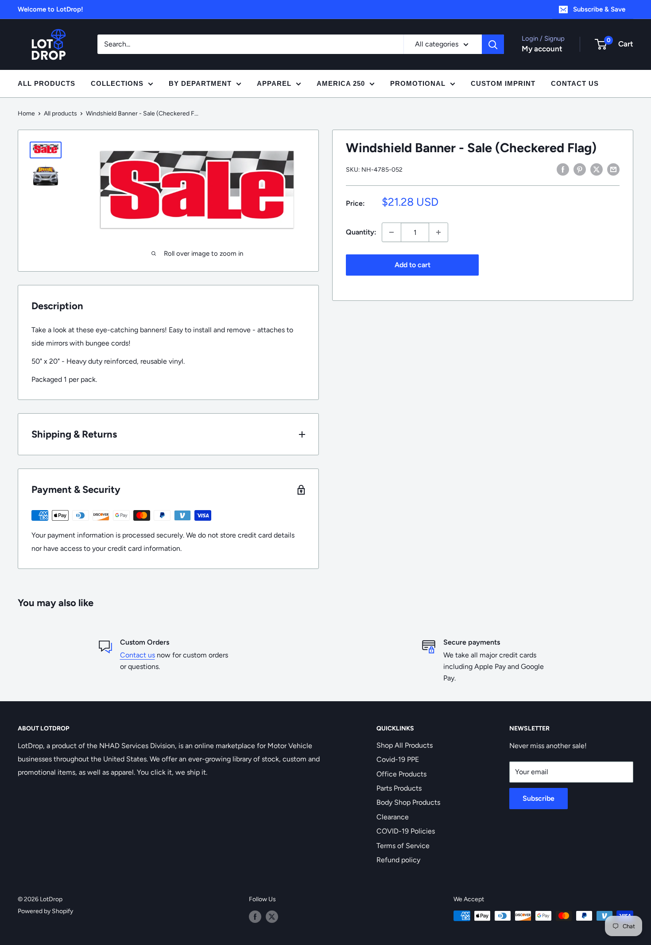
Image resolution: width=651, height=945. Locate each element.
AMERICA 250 (341, 83)
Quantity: (361, 232)
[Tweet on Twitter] (596, 169)
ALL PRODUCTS (46, 83)
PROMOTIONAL (418, 83)
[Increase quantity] (438, 232)
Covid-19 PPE (397, 759)
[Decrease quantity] (391, 232)
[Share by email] (613, 169)
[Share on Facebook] (563, 169)
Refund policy (398, 860)
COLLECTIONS (117, 83)
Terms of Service (403, 845)
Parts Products (399, 788)
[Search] (493, 44)
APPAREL (274, 83)
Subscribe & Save (599, 9)
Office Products (401, 774)
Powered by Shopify (45, 911)
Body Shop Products (408, 802)
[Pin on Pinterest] (580, 169)
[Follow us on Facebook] (255, 916)
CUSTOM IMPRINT (503, 83)
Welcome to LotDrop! (50, 9)
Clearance (392, 817)
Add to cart (412, 265)
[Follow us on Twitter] (272, 916)
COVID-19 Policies (405, 831)
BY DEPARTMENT (200, 83)
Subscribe (538, 798)
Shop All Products (404, 745)
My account (542, 48)
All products (60, 113)
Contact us (137, 655)
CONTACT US (575, 83)
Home (26, 113)
